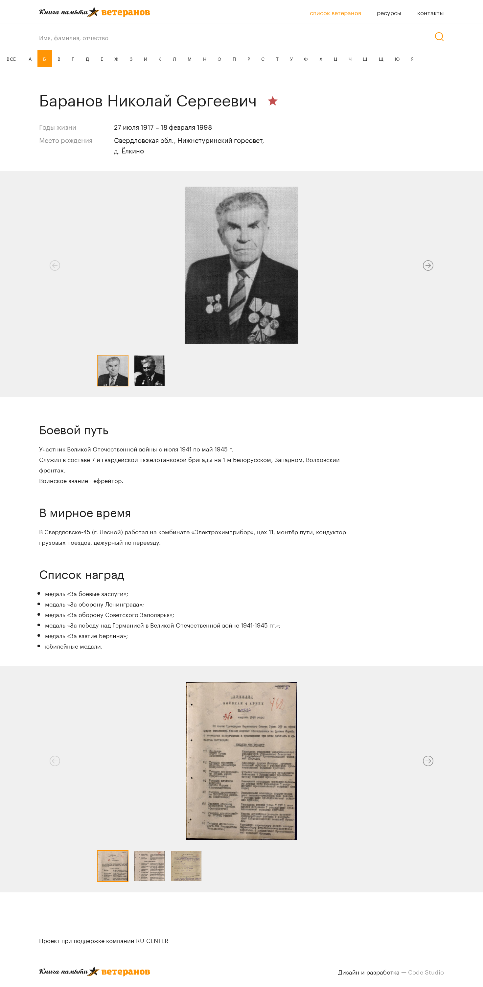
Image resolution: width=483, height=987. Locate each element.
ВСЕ (11, 58)
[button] (428, 265)
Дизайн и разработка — (391, 971)
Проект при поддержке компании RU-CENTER (104, 939)
